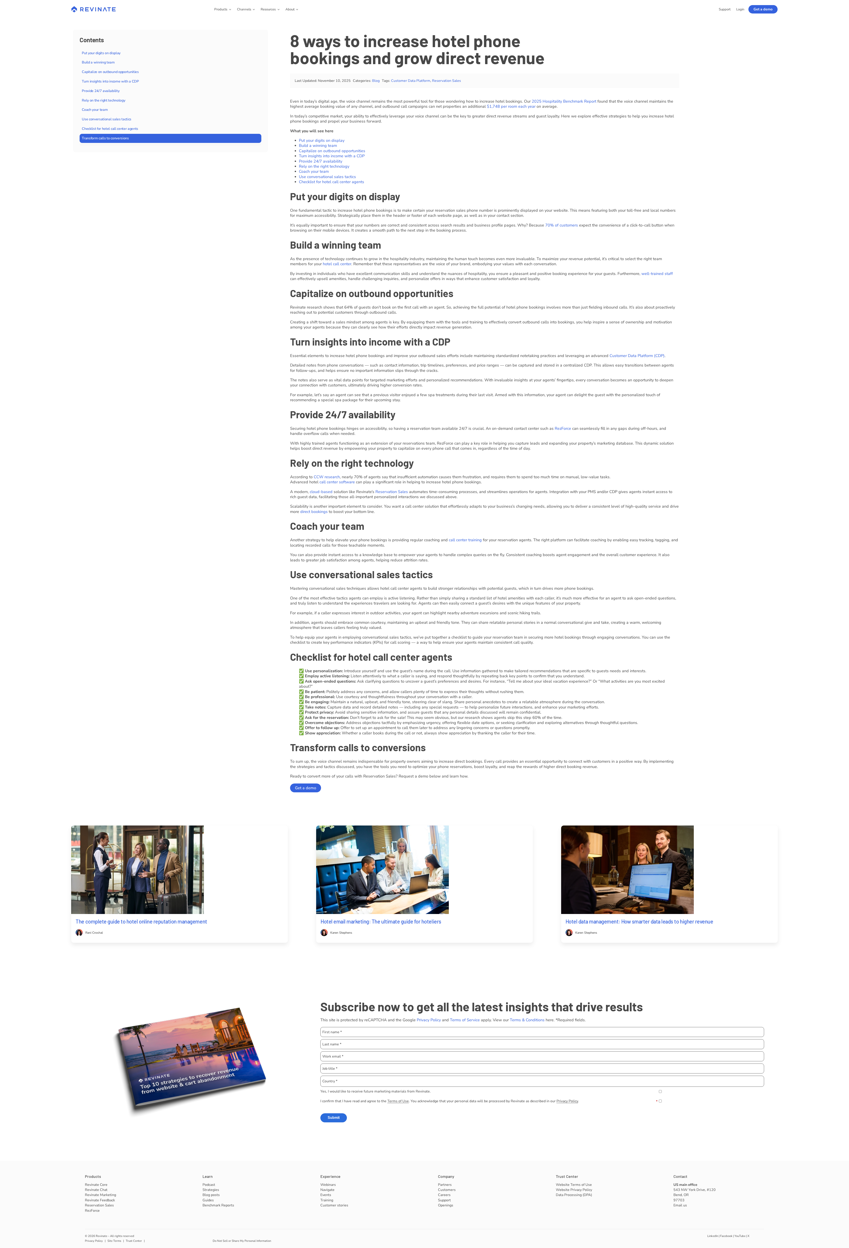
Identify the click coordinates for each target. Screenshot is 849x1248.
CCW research (327, 477)
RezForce (563, 428)
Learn (208, 1176)
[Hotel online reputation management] (137, 827)
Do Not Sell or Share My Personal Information (242, 1241)
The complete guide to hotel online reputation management (141, 921)
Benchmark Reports (218, 1205)
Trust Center (567, 1176)
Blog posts (211, 1194)
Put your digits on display (101, 53)
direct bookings (314, 511)
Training (326, 1200)
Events (325, 1194)
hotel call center (337, 264)
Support (444, 1200)
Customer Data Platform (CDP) (637, 355)
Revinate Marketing (100, 1194)
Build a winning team (98, 62)
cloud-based (321, 491)
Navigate (327, 1189)
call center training (465, 540)
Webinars (328, 1184)
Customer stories (334, 1205)
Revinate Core (96, 1184)
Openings (445, 1205)
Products (93, 1176)
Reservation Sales (446, 80)
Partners (445, 1184)
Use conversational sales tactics (106, 119)
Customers (447, 1189)
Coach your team (95, 109)
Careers (444, 1194)
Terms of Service (465, 1020)
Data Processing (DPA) (574, 1194)
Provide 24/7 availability (100, 90)
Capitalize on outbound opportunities (110, 71)
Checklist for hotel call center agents (110, 128)
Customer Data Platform (410, 80)
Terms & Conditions (527, 1020)
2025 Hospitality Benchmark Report (564, 101)
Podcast (209, 1184)
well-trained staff (657, 273)
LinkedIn (712, 1236)
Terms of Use (398, 1101)
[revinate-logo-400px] (93, 8)
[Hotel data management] (627, 827)
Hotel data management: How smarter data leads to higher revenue (639, 921)
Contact (680, 1176)
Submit (334, 1117)
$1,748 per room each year (511, 106)
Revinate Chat (96, 1189)
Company (446, 1176)
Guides (208, 1200)
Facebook (726, 1236)
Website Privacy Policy (574, 1189)
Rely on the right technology (103, 100)
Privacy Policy (429, 1020)
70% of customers (561, 225)
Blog (376, 80)
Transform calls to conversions (105, 138)
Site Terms (114, 1241)
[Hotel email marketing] (382, 827)
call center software (337, 482)
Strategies (211, 1189)
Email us (680, 1205)
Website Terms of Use (574, 1184)
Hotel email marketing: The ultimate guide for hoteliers (381, 921)
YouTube (740, 1236)
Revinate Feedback (100, 1200)
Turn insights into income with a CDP (110, 81)
